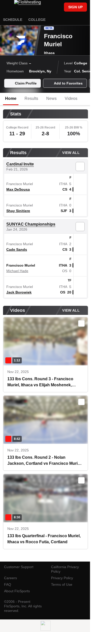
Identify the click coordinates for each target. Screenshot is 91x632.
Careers (10, 578)
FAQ (7, 584)
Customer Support (18, 567)
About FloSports (17, 591)
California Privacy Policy (65, 569)
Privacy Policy (62, 578)
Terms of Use (61, 584)
